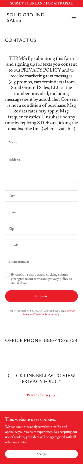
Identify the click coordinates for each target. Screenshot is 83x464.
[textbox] (41, 142)
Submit (41, 296)
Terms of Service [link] (43, 314)
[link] (30, 21)
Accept (41, 454)
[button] (73, 17)
